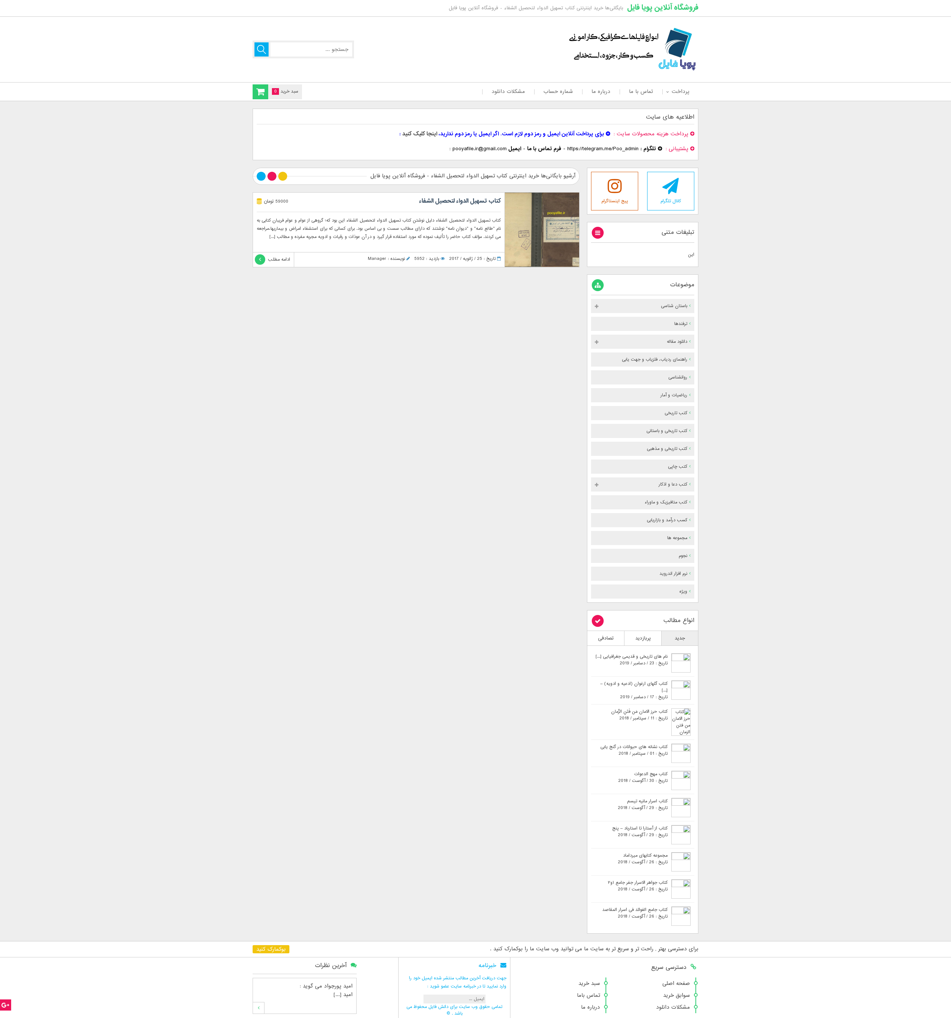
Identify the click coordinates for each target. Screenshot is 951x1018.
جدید (680, 638)
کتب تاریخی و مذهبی (667, 448)
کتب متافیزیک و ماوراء (666, 502)
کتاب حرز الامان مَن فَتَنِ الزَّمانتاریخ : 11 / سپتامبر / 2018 (639, 715)
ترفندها (680, 323)
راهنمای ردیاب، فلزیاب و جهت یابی (654, 359)
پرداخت (680, 91)
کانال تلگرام (670, 201)
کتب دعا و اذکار (673, 484)
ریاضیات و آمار (673, 395)
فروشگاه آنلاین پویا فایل (662, 7)
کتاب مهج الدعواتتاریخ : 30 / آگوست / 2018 (643, 777)
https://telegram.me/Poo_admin (603, 149)
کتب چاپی (677, 466)
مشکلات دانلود (508, 91)
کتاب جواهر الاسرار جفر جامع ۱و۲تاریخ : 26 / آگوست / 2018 (638, 886)
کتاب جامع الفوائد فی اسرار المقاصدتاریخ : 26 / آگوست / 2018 (635, 913)
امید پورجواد (338, 986)
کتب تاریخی (676, 413)
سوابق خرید (676, 995)
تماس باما (588, 995)
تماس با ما (641, 91)
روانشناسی (677, 377)
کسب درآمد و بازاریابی (667, 520)
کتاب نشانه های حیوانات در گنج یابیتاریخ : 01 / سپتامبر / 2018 (634, 750)
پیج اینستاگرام (614, 201)
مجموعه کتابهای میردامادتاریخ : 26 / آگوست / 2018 (643, 859)
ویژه (683, 591)
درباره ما (600, 91)
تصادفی (606, 638)
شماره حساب (558, 91)
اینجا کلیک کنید (419, 134)
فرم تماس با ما (544, 149)
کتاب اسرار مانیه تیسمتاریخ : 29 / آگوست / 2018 (643, 804)
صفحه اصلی (676, 983)
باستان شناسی (674, 306)
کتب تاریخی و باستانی (666, 431)
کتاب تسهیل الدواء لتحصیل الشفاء (460, 201)
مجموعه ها (677, 538)
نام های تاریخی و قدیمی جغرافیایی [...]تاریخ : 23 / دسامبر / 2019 (631, 660)
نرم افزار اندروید (673, 573)
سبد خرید (589, 983)
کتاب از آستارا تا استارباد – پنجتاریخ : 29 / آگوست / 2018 (640, 831)
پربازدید (643, 638)
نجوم (683, 556)
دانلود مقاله (677, 341)
